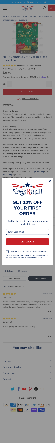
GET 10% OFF (28, 242)
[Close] (50, 181)
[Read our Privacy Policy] (47, 255)
